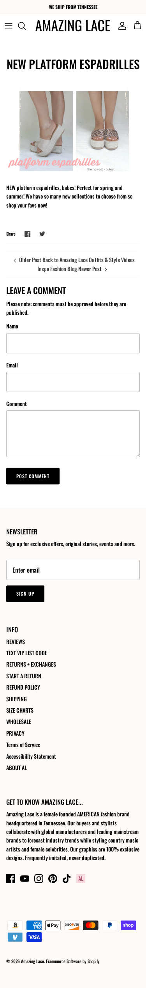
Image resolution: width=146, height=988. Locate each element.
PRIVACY (15, 733)
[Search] (25, 25)
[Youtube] (24, 878)
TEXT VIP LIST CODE (26, 653)
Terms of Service (23, 744)
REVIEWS (15, 641)
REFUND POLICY (23, 687)
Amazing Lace (32, 961)
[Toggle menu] (8, 25)
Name (12, 326)
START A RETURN (23, 676)
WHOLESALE (18, 721)
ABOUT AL (16, 767)
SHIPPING (16, 699)
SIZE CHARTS (19, 710)
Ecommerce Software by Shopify (73, 961)
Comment (16, 404)
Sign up (25, 593)
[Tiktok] (66, 878)
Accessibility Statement (31, 756)
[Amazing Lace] (73, 25)
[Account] (120, 25)
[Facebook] (10, 878)
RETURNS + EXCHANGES (31, 664)
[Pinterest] (52, 878)
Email (12, 365)
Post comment (32, 476)
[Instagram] (38, 878)
